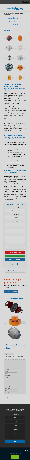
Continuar (15, 456)
